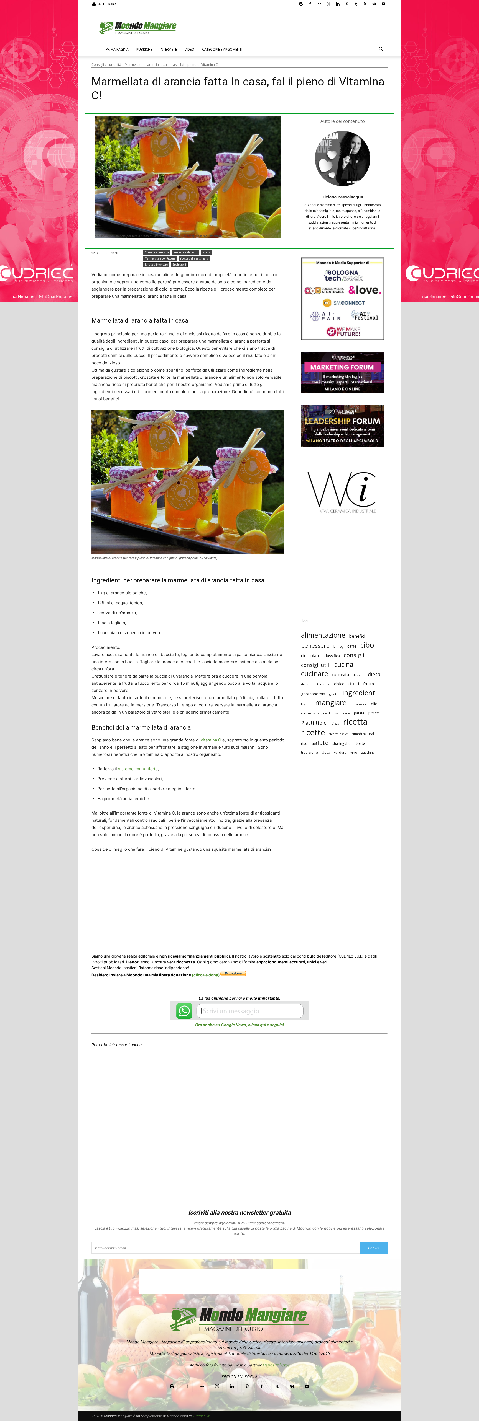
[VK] (240, 884)
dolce (339, 683)
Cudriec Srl (201, 1416)
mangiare (330, 703)
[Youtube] (383, 4)
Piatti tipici (314, 723)
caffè (351, 646)
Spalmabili (179, 264)
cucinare (314, 673)
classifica (332, 655)
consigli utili (315, 665)
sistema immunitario (138, 768)
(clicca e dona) (206, 975)
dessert (358, 675)
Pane (346, 713)
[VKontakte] (374, 4)
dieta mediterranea (315, 684)
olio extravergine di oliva (320, 713)
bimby (338, 646)
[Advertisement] (342, 570)
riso (304, 743)
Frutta (206, 252)
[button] (381, 50)
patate (359, 712)
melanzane (358, 704)
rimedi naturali (363, 734)
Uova (326, 752)
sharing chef (342, 743)
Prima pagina (117, 49)
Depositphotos (276, 1365)
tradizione (309, 752)
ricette (313, 732)
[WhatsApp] (176, 884)
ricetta (355, 722)
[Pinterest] (347, 4)
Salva (164, 885)
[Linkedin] (337, 4)
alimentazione (323, 635)
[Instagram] (328, 4)
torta (360, 743)
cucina (343, 664)
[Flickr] (319, 4)
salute (319, 743)
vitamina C (211, 740)
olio (374, 703)
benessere (315, 646)
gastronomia (313, 693)
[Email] (202, 884)
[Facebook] (310, 4)
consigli (354, 655)
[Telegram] (227, 884)
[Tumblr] (356, 4)
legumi (306, 704)
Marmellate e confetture (160, 258)
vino (353, 752)
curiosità (340, 675)
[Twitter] (365, 4)
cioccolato (310, 655)
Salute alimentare (156, 264)
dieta (374, 674)
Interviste (168, 49)
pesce (373, 712)
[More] (253, 884)
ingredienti (359, 693)
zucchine (368, 752)
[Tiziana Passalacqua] (342, 158)
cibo (367, 645)
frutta (368, 683)
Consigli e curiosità (106, 64)
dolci (353, 683)
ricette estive (338, 734)
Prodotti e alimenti (186, 252)
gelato (333, 694)
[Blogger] (301, 4)
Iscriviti (373, 1248)
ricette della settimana (194, 258)
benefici (357, 636)
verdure (340, 752)
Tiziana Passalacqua (342, 196)
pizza (335, 723)
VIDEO (189, 49)
